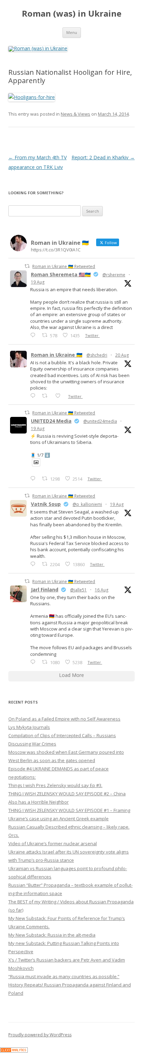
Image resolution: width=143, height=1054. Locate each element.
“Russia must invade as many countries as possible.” (63, 976)
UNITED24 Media (51, 421)
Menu (71, 32)
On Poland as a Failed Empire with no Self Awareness (64, 719)
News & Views (75, 114)
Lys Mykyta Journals (29, 727)
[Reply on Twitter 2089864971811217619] (34, 478)
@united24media (100, 421)
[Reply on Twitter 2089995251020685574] (34, 564)
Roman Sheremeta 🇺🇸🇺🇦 (61, 274)
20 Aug (122, 355)
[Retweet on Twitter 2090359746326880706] (46, 395)
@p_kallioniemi (87, 504)
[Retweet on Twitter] (27, 266)
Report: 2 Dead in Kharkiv (103, 157)
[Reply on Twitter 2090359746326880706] (34, 395)
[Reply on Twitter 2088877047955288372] (34, 662)
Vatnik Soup (46, 504)
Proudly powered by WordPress (40, 1035)
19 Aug (37, 282)
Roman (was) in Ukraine (71, 13)
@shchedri (96, 355)
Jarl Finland (44, 589)
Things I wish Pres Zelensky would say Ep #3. (55, 785)
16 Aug (101, 590)
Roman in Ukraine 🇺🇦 (56, 354)
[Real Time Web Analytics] (14, 1050)
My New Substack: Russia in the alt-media (51, 935)
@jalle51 (78, 590)
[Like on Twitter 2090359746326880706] (59, 395)
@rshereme (113, 275)
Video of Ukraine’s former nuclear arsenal (52, 843)
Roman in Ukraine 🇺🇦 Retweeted (63, 266)
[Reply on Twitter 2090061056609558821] (34, 335)
